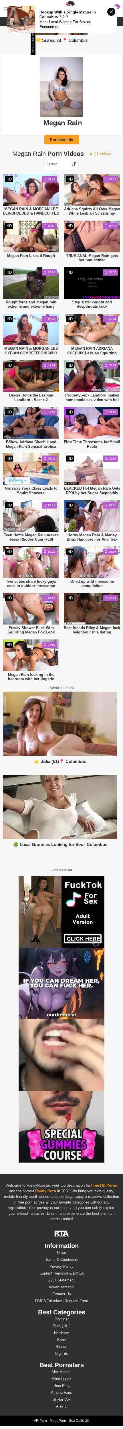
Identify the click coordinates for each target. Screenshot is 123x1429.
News (61, 1253)
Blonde (61, 1346)
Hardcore (61, 1333)
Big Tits (61, 1353)
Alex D (61, 1406)
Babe (61, 1340)
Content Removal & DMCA (61, 1273)
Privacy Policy (61, 1266)
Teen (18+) (61, 1326)
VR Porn (40, 1421)
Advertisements (62, 1287)
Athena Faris (61, 1392)
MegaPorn (58, 1421)
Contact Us (61, 1294)
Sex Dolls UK (79, 1421)
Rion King (61, 1385)
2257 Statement (61, 1280)
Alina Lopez (61, 1379)
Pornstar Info (61, 140)
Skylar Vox (62, 1399)
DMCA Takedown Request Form (61, 1301)
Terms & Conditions (61, 1259)
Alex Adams (61, 1372)
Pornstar (62, 1319)
